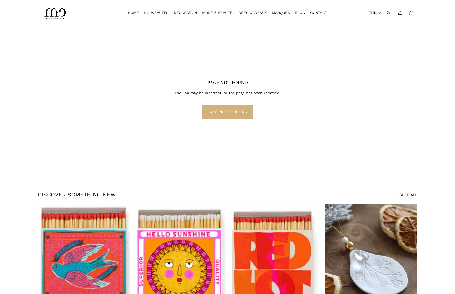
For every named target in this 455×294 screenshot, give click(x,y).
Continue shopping (227, 111)
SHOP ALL (408, 195)
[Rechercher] (388, 13)
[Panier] (411, 13)
